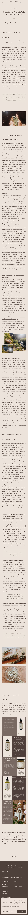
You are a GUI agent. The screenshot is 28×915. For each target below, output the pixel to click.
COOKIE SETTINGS (7, 911)
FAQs (15, 884)
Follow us (5, 891)
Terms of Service (19, 889)
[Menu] (3, 2)
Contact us (5, 875)
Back (14, 856)
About (4, 884)
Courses (4, 893)
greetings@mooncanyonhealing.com (12, 877)
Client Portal (6, 889)
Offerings (5, 886)
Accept (21, 911)
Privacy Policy (18, 886)
